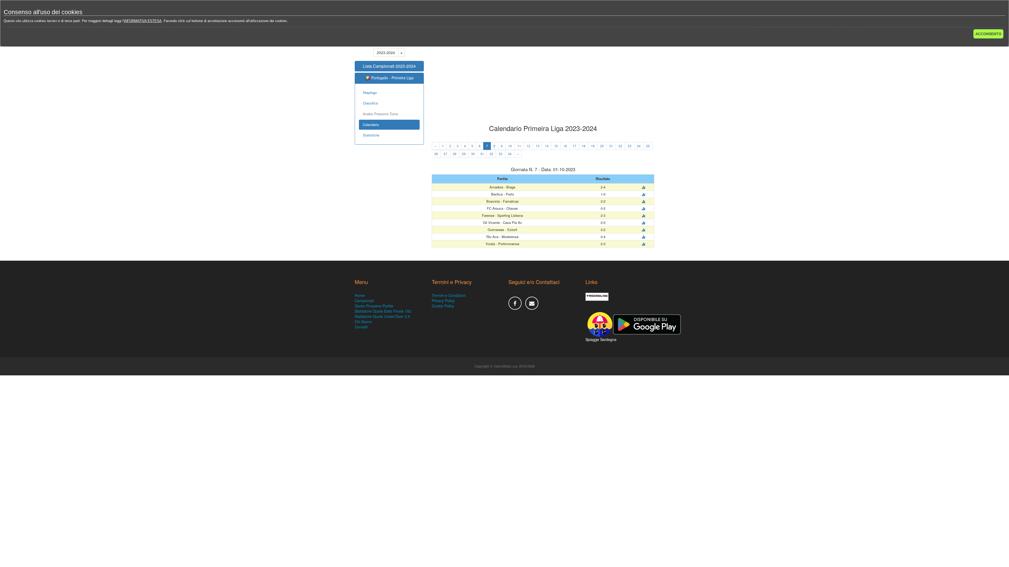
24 (639, 146)
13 (537, 146)
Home (360, 295)
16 (565, 146)
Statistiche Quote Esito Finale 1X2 (383, 311)
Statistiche (371, 135)
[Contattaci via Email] (531, 303)
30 (473, 153)
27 (445, 153)
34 (510, 153)
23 (629, 146)
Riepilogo (370, 92)
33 (500, 153)
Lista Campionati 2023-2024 (389, 66)
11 (519, 146)
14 (547, 146)
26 (436, 153)
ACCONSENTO (988, 34)
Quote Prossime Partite (374, 305)
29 (464, 153)
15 (556, 146)
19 (593, 146)
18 (583, 146)
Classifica (370, 103)
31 (482, 153)
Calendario (371, 124)
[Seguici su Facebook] (515, 303)
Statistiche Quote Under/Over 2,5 (382, 316)
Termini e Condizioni (449, 295)
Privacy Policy (443, 300)
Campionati (364, 300)
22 (620, 146)
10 (510, 146)
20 (602, 146)
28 (454, 153)
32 (491, 153)
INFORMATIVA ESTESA (143, 21)
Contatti (361, 326)
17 (574, 146)
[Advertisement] (543, 82)
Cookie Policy (443, 305)
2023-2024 (386, 52)
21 (611, 146)
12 (528, 146)
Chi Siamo (363, 321)
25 (648, 146)
